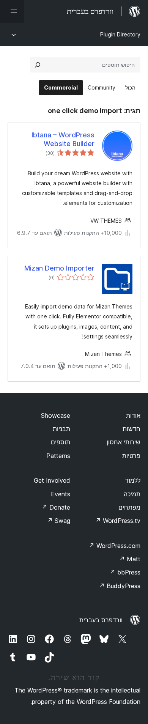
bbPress (125, 572)
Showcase (55, 415)
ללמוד (132, 480)
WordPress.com (114, 545)
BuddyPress (119, 586)
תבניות (61, 429)
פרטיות (131, 456)
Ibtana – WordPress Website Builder (62, 139)
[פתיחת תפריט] (12, 11)
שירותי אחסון (123, 442)
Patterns (58, 456)
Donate (56, 507)
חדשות (131, 429)
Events (60, 494)
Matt (129, 559)
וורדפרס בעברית (101, 620)
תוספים (60, 442)
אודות (133, 415)
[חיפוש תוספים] (37, 64)
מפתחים (129, 507)
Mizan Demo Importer (59, 268)
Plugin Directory (120, 34)
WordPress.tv (117, 520)
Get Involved (52, 480)
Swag (58, 520)
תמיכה (132, 494)
